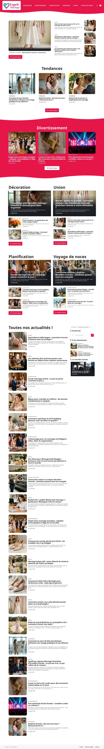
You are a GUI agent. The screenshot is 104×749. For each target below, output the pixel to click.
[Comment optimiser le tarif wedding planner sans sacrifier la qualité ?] (15, 292)
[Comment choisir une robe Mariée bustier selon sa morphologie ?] (18, 605)
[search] (97, 5)
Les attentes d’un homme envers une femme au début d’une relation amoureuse (67, 50)
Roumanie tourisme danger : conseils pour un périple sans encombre (81, 290)
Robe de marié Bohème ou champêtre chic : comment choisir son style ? (47, 623)
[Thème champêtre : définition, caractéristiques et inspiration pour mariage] (74, 346)
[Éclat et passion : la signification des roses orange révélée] (15, 223)
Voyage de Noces (60, 270)
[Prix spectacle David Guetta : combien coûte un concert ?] (82, 143)
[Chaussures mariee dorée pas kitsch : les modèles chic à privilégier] (18, 544)
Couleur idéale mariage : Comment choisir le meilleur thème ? (34, 233)
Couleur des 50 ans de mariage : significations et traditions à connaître (85, 354)
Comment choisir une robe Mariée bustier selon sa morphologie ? (47, 603)
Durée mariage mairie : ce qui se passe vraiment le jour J (28, 275)
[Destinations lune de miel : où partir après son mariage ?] (60, 303)
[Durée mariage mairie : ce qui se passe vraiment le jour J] (18, 381)
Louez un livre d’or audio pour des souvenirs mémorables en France (52, 159)
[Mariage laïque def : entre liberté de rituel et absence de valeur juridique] (18, 564)
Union (56, 22)
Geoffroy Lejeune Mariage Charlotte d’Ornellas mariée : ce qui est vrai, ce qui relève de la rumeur (46, 663)
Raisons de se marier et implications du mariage (78, 99)
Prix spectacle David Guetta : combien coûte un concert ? (81, 158)
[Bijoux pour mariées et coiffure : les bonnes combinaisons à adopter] (18, 402)
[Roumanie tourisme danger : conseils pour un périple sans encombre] (60, 292)
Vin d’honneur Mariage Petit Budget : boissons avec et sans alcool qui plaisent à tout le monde (47, 461)
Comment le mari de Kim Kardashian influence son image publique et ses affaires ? (21, 100)
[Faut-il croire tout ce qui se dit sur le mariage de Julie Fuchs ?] (90, 25)
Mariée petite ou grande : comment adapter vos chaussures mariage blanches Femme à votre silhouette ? (34, 52)
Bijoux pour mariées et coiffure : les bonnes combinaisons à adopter (47, 400)
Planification (14, 272)
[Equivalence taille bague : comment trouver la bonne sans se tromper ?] (90, 38)
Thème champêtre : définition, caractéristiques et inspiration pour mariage (86, 346)
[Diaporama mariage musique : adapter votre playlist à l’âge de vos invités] (22, 143)
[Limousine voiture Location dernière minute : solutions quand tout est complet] (18, 483)
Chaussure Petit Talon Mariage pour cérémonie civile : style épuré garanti (45, 582)
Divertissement (13, 154)
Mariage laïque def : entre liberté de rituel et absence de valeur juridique (48, 562)
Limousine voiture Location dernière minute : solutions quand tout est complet (73, 274)
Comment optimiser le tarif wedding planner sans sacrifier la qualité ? (35, 290)
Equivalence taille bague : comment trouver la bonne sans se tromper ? (67, 37)
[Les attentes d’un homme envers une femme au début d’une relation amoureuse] (90, 51)
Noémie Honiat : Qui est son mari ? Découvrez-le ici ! (52, 99)
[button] (49, 52)
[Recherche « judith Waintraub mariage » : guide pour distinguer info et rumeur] (18, 503)
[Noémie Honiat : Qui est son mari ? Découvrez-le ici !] (52, 83)
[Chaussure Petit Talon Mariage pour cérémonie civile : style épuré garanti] (18, 584)
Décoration (14, 200)
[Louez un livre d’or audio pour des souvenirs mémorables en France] (52, 143)
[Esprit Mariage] (11, 5)
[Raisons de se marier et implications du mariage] (82, 83)
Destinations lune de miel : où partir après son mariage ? (80, 302)
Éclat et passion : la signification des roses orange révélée (35, 221)
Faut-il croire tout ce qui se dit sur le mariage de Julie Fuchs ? (67, 24)
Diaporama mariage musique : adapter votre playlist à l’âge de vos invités (21, 159)
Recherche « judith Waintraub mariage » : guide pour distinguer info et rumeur (47, 501)
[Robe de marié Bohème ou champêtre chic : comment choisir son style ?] (18, 625)
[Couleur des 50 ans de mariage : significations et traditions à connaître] (74, 353)
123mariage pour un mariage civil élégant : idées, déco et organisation (35, 302)
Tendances (12, 96)
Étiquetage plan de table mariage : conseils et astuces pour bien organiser (29, 205)
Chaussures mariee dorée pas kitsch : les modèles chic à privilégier (46, 542)
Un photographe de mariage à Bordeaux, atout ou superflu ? (81, 371)
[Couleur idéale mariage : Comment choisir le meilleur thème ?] (15, 234)
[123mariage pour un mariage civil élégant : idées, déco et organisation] (15, 304)
